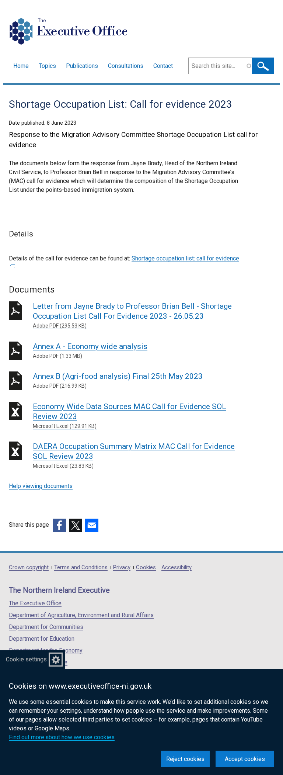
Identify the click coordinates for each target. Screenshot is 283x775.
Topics (47, 65)
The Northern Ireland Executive (59, 590)
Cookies (146, 567)
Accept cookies (245, 758)
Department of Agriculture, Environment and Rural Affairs (81, 615)
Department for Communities (46, 626)
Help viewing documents (41, 485)
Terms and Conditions (81, 567)
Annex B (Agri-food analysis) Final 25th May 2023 (118, 380)
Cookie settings (26, 659)
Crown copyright (29, 567)
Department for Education (41, 638)
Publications (82, 65)
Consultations (125, 65)
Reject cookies (185, 758)
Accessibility (176, 567)
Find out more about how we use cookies (62, 737)
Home (21, 65)
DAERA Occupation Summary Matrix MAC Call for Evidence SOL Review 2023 (134, 455)
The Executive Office (35, 603)
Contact (163, 65)
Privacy (121, 567)
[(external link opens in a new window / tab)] (59, 525)
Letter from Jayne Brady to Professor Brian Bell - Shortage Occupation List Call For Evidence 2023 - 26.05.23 (132, 315)
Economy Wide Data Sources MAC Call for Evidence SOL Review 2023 (129, 415)
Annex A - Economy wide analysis (90, 350)
